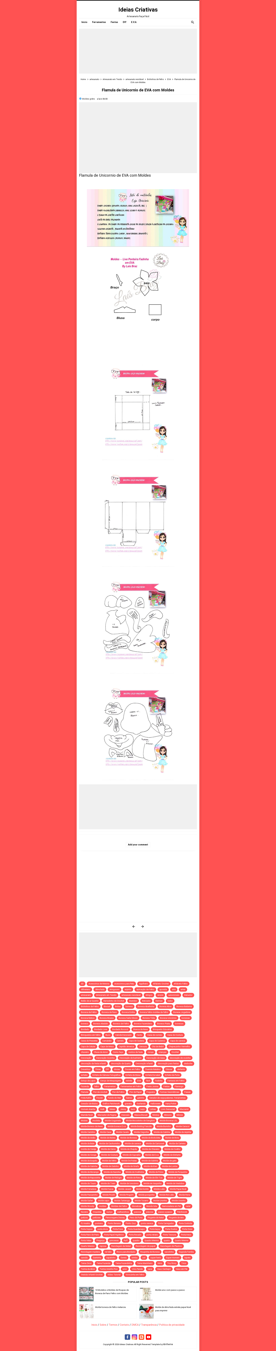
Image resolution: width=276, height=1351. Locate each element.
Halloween (155, 1103)
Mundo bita (151, 1206)
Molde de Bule (87, 1143)
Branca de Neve (140, 1029)
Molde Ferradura (88, 1189)
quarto (167, 1240)
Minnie (180, 1115)
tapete (187, 1257)
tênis (160, 1263)
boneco (84, 1023)
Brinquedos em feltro (90, 1035)
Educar (169, 1069)
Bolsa (117, 1006)
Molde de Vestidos (175, 1183)
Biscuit (107, 1006)
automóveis (173, 995)
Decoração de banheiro (130, 1058)
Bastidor (133, 1001)
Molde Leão (159, 1189)
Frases (187, 1092)
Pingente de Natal (156, 1217)
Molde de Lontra (169, 1166)
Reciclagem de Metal (121, 1246)
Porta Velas (86, 1240)
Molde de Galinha (162, 1132)
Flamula (84, 1092)
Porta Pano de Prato (90, 1235)
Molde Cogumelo (113, 1120)
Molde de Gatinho (110, 1166)
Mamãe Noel (87, 1115)
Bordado (85, 1029)
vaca (150, 1269)
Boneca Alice (165, 1006)
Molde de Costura (109, 1155)
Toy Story (171, 1263)
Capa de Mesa (107, 1046)
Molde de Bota (172, 1138)
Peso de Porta (136, 1217)
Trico (183, 1263)
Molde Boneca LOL (168, 1120)
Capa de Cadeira (136, 1041)
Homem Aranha (88, 1109)
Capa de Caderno (157, 1041)
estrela (129, 1080)
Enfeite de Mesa (133, 1075)
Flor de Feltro (118, 1092)
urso (125, 1269)
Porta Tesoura (169, 1235)
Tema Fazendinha (123, 1263)
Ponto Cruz (131, 1223)
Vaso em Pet (181, 1269)
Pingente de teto (176, 1217)
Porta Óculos (171, 1229)
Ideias (112, 1109)
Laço (142, 1109)
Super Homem (172, 1257)
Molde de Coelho (172, 1149)
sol (143, 1257)
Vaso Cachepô (164, 1269)
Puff (126, 1240)
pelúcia (84, 1217)
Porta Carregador (166, 1223)
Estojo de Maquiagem (110, 1080)
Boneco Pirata (163, 1023)
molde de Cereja (88, 1149)
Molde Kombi (142, 1189)
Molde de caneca (133, 1143)
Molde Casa (105, 1132)
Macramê (184, 1109)
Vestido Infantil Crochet (92, 1274)
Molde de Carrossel (155, 1143)
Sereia (123, 1257)
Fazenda (85, 1086)
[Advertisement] (138, 51)
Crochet (175, 1052)
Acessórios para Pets (124, 983)
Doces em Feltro (132, 1069)
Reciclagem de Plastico (171, 1246)
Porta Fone (118, 1229)
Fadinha (158, 1080)
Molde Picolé (109, 1195)
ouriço (109, 1212)
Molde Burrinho (164, 1126)
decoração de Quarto (121, 1063)
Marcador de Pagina (107, 1115)
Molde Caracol (182, 1126)
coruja (150, 1052)
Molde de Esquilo (89, 1160)
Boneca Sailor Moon (128, 1018)
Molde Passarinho (89, 1195)
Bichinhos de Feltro (90, 1006)
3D (82, 983)
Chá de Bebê (158, 1046)
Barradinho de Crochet (113, 1001)
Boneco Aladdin (100, 1023)
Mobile (84, 1120)
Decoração (86, 1058)
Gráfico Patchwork (111, 1103)
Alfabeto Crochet (161, 983)
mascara (125, 1115)
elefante (181, 1069)
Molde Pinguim (127, 1195)
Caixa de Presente (89, 1041)
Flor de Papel (136, 1092)
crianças (162, 1052)
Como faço (118, 1052)
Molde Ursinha (160, 1200)
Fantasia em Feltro (176, 1080)
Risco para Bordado (126, 1252)
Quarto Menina (181, 1240)
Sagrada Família (186, 1252)
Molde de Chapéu (129, 1149)
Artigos (149, 995)
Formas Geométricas (169, 1092)
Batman (159, 1001)
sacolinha (169, 1252)
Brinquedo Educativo (162, 1029)
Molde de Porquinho (178, 1172)
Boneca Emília (128, 1012)
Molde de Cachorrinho (109, 1143)
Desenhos (85, 1069)
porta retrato (152, 1235)
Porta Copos (86, 1229)
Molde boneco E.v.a (117, 1126)
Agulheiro (143, 983)
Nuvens (84, 1212)
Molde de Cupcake (131, 1155)
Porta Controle (185, 1223)
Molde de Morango (90, 1172)
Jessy (123, 1109)
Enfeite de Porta (172, 1075)
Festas (166, 1086)
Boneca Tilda (149, 1018)
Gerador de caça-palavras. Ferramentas (167, 1098)
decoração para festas (168, 1063)
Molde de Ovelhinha (135, 1172)
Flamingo (179, 1086)
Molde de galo (169, 1160)
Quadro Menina (152, 1240)
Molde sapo (103, 1200)
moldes (102, 1206)
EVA (139, 1080)
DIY (107, 1069)
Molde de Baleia (107, 1138)
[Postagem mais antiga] (142, 926)
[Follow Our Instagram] (134, 1337)
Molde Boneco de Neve (92, 1126)
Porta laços (155, 1229)
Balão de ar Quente (89, 1001)
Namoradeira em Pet (171, 1206)
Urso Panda (137, 1269)
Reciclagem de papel (145, 1246)
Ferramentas (110, 1086)
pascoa (137, 1212)
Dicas (98, 1069)
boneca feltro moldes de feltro (154, 1012)
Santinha (97, 1257)
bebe (170, 1001)
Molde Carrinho (88, 1132)
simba (134, 1257)
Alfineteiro (85, 989)
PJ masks (85, 1223)
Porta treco (186, 1235)
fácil (148, 1080)
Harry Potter (170, 1103)
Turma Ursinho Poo (109, 1269)
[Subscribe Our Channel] (149, 1337)
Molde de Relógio (113, 1177)
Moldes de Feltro (119, 1206)
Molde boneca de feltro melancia (110, 1307)
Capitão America (126, 1046)
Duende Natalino (153, 1069)
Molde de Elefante (172, 1155)
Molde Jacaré (124, 1189)
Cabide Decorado (123, 1035)
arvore (160, 995)
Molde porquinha (146, 1195)
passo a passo (165, 1212)
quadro (136, 1240)
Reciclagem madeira (90, 1252)
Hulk (102, 1109)
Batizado (146, 1001)
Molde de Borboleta (151, 1138)
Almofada (99, 989)
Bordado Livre (100, 1029)
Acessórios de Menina (99, 983)
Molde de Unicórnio (129, 1183)
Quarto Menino (88, 1246)
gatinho (140, 1098)
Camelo (120, 1041)
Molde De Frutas (129, 1160)
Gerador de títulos (89, 1103)
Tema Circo (86, 1263)
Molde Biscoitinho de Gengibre (140, 1120)
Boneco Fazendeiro (143, 1023)
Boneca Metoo (88, 1018)
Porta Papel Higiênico (114, 1235)
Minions (168, 1115)
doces (117, 1069)
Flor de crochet (100, 1092)
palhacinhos (123, 1212)
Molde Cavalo (122, 1132)
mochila (96, 1120)
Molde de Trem (108, 1183)
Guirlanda (141, 1103)
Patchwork (182, 1212)
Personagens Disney (115, 1217)
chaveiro (85, 1052)
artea (183, 989)
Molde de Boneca (128, 1138)
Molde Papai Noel (178, 1189)
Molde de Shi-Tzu (154, 1177)
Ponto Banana (114, 1223)
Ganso (129, 1098)
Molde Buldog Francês (141, 1126)
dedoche (188, 1063)
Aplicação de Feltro (145, 989)
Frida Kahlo (86, 1098)
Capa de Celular (88, 1046)
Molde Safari (87, 1200)
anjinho (128, 989)
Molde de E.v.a (152, 1155)
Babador (188, 995)
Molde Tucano (141, 1200)
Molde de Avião (88, 1138)
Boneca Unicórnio (168, 1018)
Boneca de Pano (109, 1012)
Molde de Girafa (131, 1166)
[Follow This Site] (141, 1337)
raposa (103, 1246)
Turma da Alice (88, 1269)
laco (133, 1109)
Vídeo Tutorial (114, 1274)
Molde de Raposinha (90, 1177)
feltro (96, 1086)
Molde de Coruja (88, 1155)
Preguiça (100, 1240)
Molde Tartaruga (122, 1200)
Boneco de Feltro (121, 1023)
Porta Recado (135, 1235)
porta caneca (147, 1223)
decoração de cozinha (180, 1058)
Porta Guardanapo (136, 1229)
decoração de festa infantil (93, 1063)
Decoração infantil (144, 1063)
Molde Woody (87, 1206)
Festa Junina (152, 1086)
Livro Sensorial (168, 1109)
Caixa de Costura (175, 1035)
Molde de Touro (88, 1183)
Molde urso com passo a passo (170, 1290)
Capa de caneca (177, 1041)
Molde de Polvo (156, 1172)
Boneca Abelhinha (146, 1006)
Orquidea (97, 1212)
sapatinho (110, 1257)
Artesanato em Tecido (106, 995)
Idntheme (168, 1344)
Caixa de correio (154, 1035)
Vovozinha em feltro (135, 1274)
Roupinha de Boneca (150, 1252)
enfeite (84, 1075)
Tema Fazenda (103, 1263)
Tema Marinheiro (145, 1263)
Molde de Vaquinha (152, 1183)
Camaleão (107, 1041)
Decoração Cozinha (105, 1058)
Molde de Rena (134, 1177)
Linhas (153, 1109)
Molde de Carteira (177, 1143)
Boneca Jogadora (181, 1012)
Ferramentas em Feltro (131, 1086)
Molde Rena (184, 1195)
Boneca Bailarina (184, 1006)
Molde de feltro (109, 1160)
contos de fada (135, 1052)
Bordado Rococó (120, 1029)
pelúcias (97, 1217)
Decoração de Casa (155, 1058)
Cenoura (143, 1046)
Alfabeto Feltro (181, 983)
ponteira (99, 1223)
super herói (155, 1257)
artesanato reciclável (131, 995)
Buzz (108, 1035)
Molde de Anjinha (183, 1132)
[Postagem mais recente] (133, 926)
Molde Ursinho (178, 1200)
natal (188, 1206)
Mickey (156, 1115)
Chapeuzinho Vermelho (179, 1046)
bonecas (186, 1018)
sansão (84, 1257)
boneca (129, 1006)
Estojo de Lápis (88, 1080)
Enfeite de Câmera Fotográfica (106, 1075)
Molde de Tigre (175, 1177)
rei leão (108, 1252)
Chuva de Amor (101, 1052)
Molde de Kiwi (150, 1166)
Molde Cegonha (141, 1132)
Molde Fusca (107, 1189)
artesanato (86, 995)
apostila (163, 989)
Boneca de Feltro (89, 1012)
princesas (114, 1240)
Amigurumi (114, 989)
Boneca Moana (107, 1018)
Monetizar (136, 1206)
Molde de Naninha (112, 1172)
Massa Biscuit (140, 1115)
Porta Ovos (187, 1229)
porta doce (103, 1229)
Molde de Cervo (108, 1149)
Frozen (99, 1098)
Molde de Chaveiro (150, 1149)
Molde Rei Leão (167, 1195)
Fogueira (151, 1092)
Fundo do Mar (114, 1098)
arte (174, 989)
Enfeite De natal (153, 1075)
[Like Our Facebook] (127, 1337)
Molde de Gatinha (89, 1166)
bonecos (179, 1023)
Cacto (139, 1035)
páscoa (149, 1212)
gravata (128, 1103)
